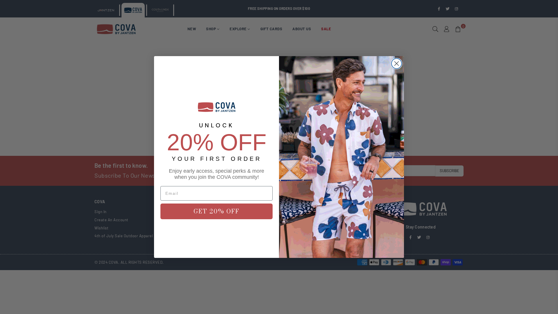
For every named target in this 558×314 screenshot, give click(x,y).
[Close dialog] (396, 63)
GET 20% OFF (216, 211)
